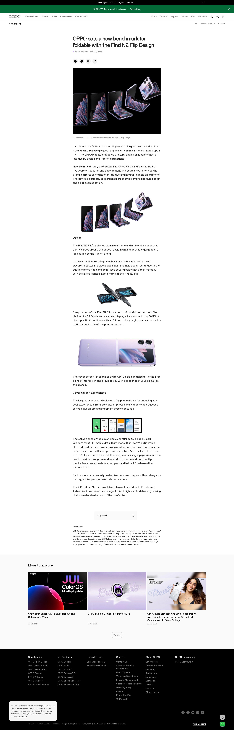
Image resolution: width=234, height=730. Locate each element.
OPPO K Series (35, 681)
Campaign (150, 681)
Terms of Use (43, 724)
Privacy (31, 724)
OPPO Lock (121, 699)
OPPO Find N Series (37, 666)
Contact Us (121, 662)
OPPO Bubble (64, 662)
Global (130, 2)
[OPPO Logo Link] (14, 16)
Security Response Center (129, 684)
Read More (22, 717)
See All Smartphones (38, 685)
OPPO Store (152, 662)
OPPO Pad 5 (64, 666)
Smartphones (31, 17)
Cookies (56, 724)
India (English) (199, 724)
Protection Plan (124, 695)
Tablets (44, 17)
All (196, 24)
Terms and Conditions (127, 676)
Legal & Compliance (70, 724)
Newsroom (151, 677)
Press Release (208, 24)
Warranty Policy (123, 688)
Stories (221, 24)
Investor (120, 691)
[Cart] (223, 16)
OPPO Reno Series (37, 669)
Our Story (150, 669)
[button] (222, 717)
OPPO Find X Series (37, 662)
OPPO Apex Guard (155, 666)
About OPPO (81, 17)
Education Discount (96, 666)
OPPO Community (184, 662)
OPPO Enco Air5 (65, 677)
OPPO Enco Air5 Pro (67, 673)
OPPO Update (123, 672)
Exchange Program (96, 662)
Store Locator (153, 692)
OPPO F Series (35, 673)
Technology (151, 673)
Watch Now (135, 9)
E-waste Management (127, 680)
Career (149, 685)
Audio (54, 17)
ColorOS (150, 688)
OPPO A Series (35, 677)
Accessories (66, 17)
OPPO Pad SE (64, 669)
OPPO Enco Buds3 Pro (69, 685)
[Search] (212, 16)
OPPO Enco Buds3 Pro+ (69, 681)
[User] (217, 16)
